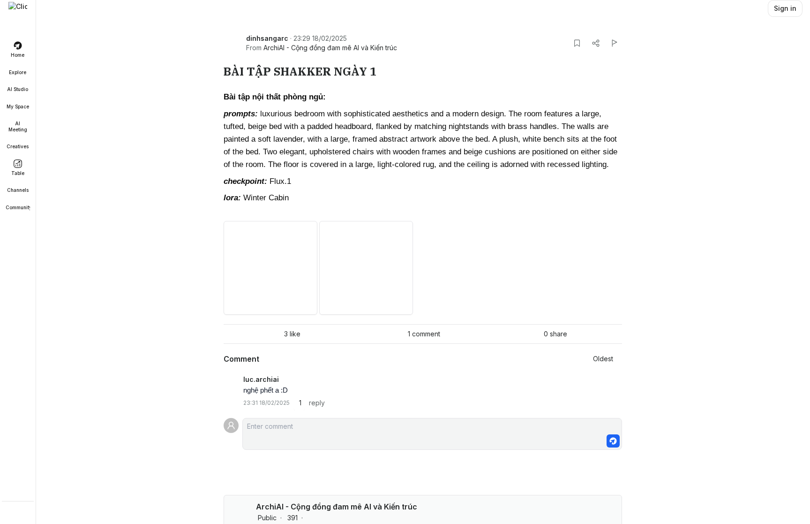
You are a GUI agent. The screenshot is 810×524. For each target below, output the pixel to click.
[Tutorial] (17, 513)
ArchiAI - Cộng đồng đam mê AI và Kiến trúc (330, 48)
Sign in (785, 8)
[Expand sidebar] (17, 11)
